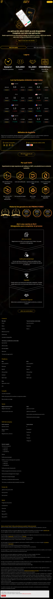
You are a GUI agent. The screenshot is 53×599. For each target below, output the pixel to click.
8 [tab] (34, 43)
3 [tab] (22, 43)
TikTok (28, 435)
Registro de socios (6, 408)
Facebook (28, 432)
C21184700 (46, 542)
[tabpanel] (26, 23)
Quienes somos (5, 426)
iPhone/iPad (4, 372)
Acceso (50, 2)
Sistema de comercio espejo (33, 417)
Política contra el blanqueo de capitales (19, 526)
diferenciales (5, 345)
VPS (2, 386)
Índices (3, 328)
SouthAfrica (6, 451)
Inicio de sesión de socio (7, 411)
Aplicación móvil (5, 383)
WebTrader (4, 377)
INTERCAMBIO (5, 348)
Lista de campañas (6, 393)
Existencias (4, 334)
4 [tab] (24, 43)
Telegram (28, 440)
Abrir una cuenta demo (39, 47)
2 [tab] (20, 43)
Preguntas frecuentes (7, 502)
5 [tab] (27, 43)
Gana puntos (5, 492)
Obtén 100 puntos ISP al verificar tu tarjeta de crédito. (14, 396)
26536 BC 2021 (46, 530)
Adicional (4, 351)
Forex (3, 323)
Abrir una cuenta (13, 47)
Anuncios (4, 508)
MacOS (3, 369)
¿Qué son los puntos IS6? (7, 489)
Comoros (5, 448)
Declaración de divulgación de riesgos (10, 473)
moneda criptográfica (7, 337)
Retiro (27, 328)
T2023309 (24, 536)
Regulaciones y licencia (7, 433)
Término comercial (4, 526)
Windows (4, 366)
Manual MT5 (4, 517)
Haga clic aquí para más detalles (26, 40)
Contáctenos (5, 505)
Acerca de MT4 (5, 363)
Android (3, 375)
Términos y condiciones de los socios (10, 479)
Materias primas (5, 331)
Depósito (28, 326)
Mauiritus (5, 449)
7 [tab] (32, 43)
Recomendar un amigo (7, 399)
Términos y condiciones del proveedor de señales (13, 482)
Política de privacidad (26, 593)
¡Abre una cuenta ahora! (26, 311)
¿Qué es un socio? (30, 408)
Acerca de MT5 (29, 363)
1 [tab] (17, 43)
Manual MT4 (4, 514)
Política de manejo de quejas (8, 476)
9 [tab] (36, 43)
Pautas (3, 454)
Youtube (28, 438)
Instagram (28, 429)
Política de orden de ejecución (8, 468)
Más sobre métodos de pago (26, 154)
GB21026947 (10, 543)
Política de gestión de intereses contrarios (11, 471)
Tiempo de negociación (7, 354)
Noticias (4, 511)
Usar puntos (4, 495)
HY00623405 (10, 536)
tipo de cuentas (30, 323)
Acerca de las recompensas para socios (35, 414)
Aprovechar (4, 343)
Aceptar (3, 595)
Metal (3, 326)
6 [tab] (29, 43)
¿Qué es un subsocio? (31, 411)
